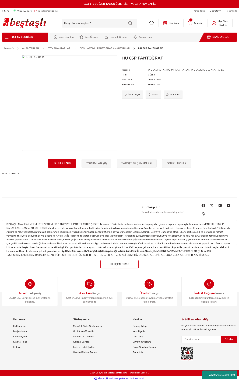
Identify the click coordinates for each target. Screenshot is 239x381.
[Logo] (24, 23)
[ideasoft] (101, 378)
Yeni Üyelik (139, 331)
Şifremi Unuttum (142, 342)
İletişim (17, 347)
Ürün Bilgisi (62, 163)
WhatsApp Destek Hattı (222, 375)
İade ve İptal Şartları (84, 347)
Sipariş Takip (20, 342)
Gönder (229, 339)
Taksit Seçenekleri (136, 163)
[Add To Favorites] (132, 95)
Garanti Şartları (81, 342)
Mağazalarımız (21, 331)
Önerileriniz (177, 163)
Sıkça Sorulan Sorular (145, 347)
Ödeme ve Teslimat (83, 336)
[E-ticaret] (119, 378)
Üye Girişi (138, 336)
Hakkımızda (19, 326)
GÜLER (151, 74)
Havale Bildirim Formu (85, 352)
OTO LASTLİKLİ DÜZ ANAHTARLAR (208, 69)
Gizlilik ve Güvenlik (83, 331)
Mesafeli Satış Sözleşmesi (87, 326)
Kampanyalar (20, 336)
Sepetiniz (138, 352)
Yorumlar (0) (96, 163)
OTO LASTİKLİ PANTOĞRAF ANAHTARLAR (168, 69)
